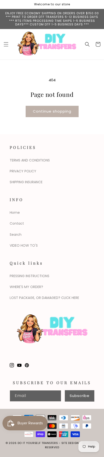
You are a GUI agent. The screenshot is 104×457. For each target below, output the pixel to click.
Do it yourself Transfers (38, 443)
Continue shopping (52, 111)
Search (16, 234)
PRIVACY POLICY (23, 171)
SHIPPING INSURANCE (26, 182)
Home (15, 212)
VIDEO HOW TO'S (24, 245)
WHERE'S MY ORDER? (26, 286)
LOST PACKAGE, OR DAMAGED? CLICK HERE (44, 297)
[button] (6, 44)
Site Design (70, 443)
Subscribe (79, 395)
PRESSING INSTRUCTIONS (29, 276)
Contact (17, 223)
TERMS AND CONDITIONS (30, 160)
